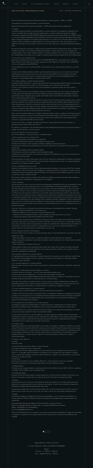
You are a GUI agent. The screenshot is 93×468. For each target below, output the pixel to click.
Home (61, 10)
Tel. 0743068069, (60, 446)
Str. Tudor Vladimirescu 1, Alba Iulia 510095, (41, 446)
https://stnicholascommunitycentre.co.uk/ (23, 20)
